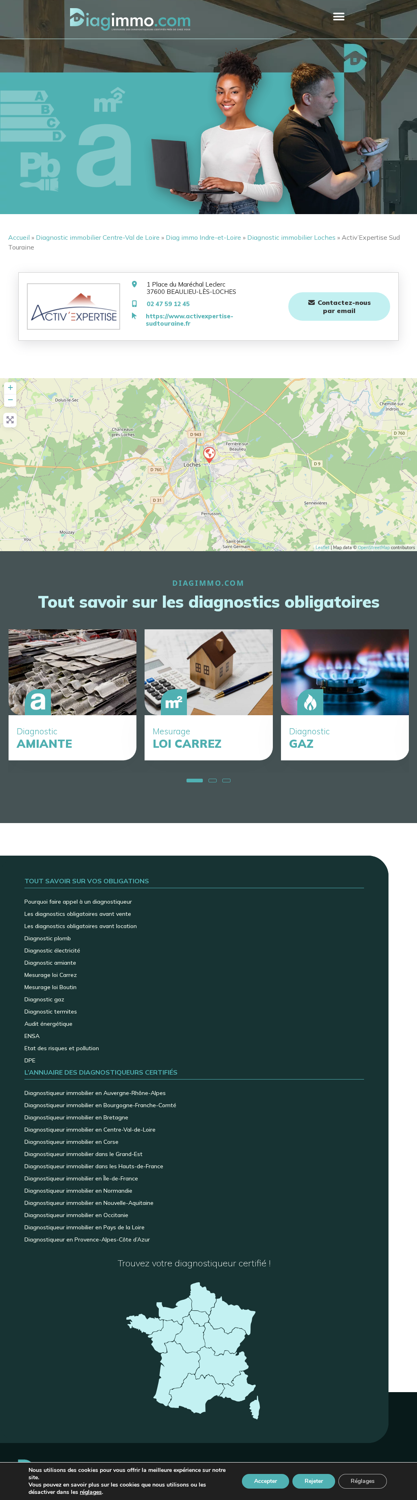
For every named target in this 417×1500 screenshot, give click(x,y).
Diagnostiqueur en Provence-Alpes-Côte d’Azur (87, 1239)
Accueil (19, 237)
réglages (91, 1492)
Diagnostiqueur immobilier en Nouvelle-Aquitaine (89, 1203)
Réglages (363, 1481)
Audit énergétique (48, 1023)
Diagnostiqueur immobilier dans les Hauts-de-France (93, 1166)
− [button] (10, 399)
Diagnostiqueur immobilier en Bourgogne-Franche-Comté (100, 1105)
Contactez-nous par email (343, 306)
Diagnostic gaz (44, 999)
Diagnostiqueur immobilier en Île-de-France (81, 1178)
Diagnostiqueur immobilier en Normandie (78, 1190)
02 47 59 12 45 (168, 304)
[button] (338, 16)
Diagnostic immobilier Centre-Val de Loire (98, 237)
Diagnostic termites (50, 1011)
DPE (29, 1060)
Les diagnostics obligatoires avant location (80, 926)
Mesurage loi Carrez (50, 975)
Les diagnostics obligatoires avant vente (77, 914)
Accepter (265, 1481)
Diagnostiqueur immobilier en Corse (71, 1141)
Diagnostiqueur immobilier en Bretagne (76, 1117)
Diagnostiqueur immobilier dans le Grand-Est (83, 1154)
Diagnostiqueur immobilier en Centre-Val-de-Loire (90, 1129)
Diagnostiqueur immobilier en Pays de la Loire (84, 1227)
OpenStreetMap (374, 548)
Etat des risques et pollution (61, 1048)
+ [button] (10, 387)
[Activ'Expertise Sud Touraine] (209, 455)
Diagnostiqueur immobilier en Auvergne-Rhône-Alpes (95, 1093)
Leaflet (322, 548)
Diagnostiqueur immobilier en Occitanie (76, 1215)
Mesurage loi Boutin (50, 987)
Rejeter (314, 1481)
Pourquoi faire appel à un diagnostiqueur (78, 901)
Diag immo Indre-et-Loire (203, 237)
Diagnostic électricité (52, 950)
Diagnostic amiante (50, 962)
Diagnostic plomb (47, 938)
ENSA (32, 1036)
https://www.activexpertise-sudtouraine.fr (189, 319)
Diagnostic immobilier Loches (291, 237)
